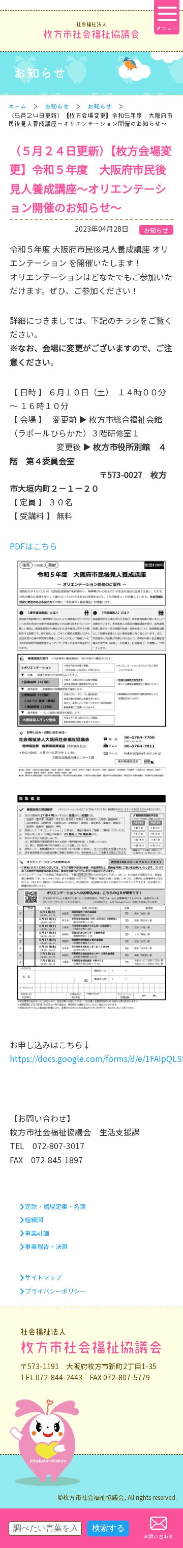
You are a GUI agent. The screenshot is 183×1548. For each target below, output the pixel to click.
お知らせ (57, 106)
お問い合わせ (158, 1536)
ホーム (17, 106)
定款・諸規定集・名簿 (55, 1206)
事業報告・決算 (46, 1246)
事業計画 (37, 1233)
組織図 (34, 1219)
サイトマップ (43, 1277)
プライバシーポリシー (55, 1290)
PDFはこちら (33, 546)
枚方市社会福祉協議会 (91, 30)
